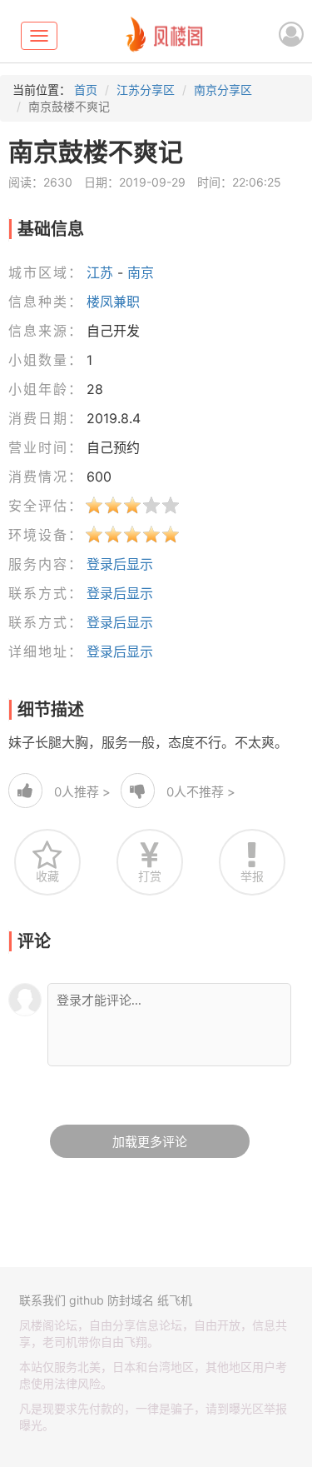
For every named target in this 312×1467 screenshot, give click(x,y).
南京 (140, 272)
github (86, 1300)
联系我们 (42, 1300)
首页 (85, 89)
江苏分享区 (145, 89)
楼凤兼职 (113, 301)
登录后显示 (120, 564)
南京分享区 (223, 89)
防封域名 (130, 1300)
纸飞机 (174, 1300)
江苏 (100, 272)
